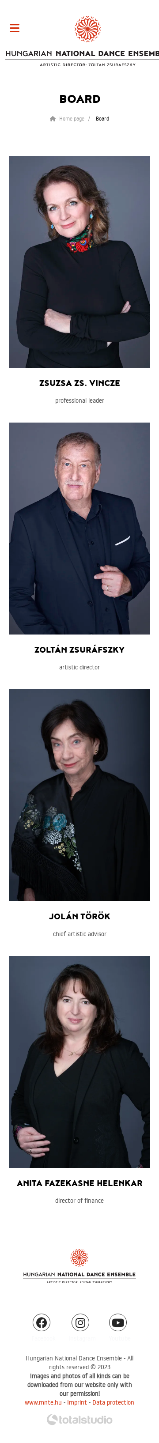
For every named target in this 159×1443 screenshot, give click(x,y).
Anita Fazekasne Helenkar (80, 1184)
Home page (71, 118)
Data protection (113, 1402)
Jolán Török (79, 917)
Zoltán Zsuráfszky (79, 650)
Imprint (77, 1402)
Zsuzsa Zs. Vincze (79, 383)
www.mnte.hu (43, 1402)
